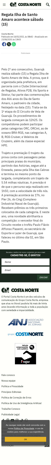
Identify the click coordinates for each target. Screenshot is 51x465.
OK (25, 439)
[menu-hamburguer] (4, 4)
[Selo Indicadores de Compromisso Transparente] (25, 353)
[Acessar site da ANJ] (25, 321)
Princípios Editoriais (11, 392)
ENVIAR (43, 277)
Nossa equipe (8, 380)
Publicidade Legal (10, 414)
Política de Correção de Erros (16, 397)
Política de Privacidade (24, 428)
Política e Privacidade (12, 386)
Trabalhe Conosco (10, 408)
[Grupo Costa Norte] (25, 334)
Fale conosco (8, 375)
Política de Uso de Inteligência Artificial (21, 403)
